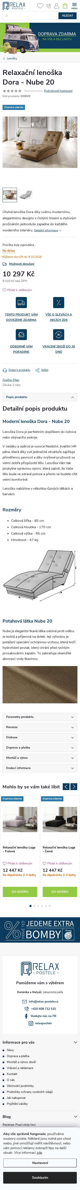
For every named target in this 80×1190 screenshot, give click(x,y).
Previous (66, 786)
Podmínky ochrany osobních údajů (30, 1092)
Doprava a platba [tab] (18, 748)
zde (39, 1152)
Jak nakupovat (16, 1098)
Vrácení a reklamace (20, 1068)
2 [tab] (34, 906)
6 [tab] (50, 906)
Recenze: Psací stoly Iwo (19, 1125)
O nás (11, 1080)
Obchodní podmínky (20, 1086)
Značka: (11, 380)
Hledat (67, 16)
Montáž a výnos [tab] (17, 758)
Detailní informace (46, 230)
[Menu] (74, 5)
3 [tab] (38, 906)
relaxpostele (43, 1023)
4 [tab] (42, 906)
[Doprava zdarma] (20, 819)
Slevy (10, 1050)
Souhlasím (40, 1177)
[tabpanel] (20, 847)
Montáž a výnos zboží (21, 1062)
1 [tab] (30, 906)
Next (73, 786)
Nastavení (40, 1163)
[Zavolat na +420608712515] (48, 6)
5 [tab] (46, 906)
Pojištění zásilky (17, 1104)
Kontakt (12, 1074)
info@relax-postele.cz (43, 1002)
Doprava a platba (18, 1056)
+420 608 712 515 (43, 1009)
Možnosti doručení (21, 264)
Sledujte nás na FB (43, 1016)
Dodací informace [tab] (18, 768)
